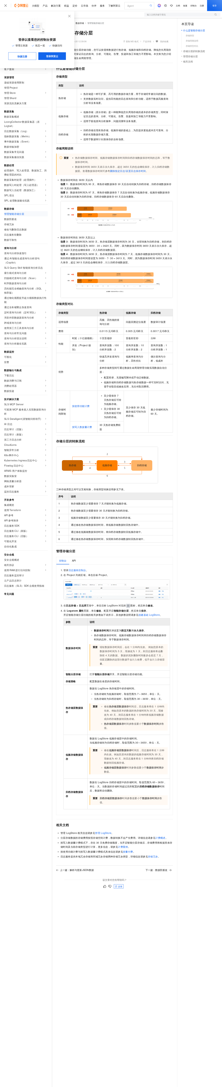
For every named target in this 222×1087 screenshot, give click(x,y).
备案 (185, 5)
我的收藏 (164, 41)
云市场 (84, 5)
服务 (102, 5)
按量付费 (128, 851)
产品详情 (147, 41)
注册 (202, 5)
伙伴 (94, 5)
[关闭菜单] (5, 5)
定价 (74, 5)
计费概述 (160, 837)
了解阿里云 (114, 5)
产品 (45, 5)
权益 (66, 5)
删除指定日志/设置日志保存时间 (128, 171)
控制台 (193, 5)
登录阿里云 (52, 56)
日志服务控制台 (77, 570)
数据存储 (80, 22)
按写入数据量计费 (82, 427)
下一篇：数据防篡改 (156, 870)
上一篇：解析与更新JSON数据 (77, 870)
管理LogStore (103, 833)
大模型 (35, 5)
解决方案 (56, 5)
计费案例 (123, 846)
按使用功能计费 (81, 406)
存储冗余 (153, 856)
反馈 (120, 886)
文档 (178, 5)
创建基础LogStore (149, 614)
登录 (214, 5)
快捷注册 (22, 56)
